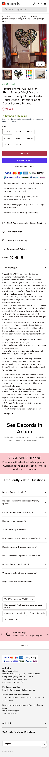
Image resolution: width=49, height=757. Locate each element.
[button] (40, 3)
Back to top (24, 645)
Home (4, 17)
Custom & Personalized (14, 613)
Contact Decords (37, 613)
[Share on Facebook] (16, 257)
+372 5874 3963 (10, 713)
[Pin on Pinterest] (22, 257)
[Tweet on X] (11, 257)
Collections (12, 17)
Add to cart (24, 153)
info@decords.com (10, 711)
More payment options (24, 166)
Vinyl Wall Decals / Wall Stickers (28, 17)
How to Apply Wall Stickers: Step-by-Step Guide (23, 606)
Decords (10, 751)
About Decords (11, 619)
